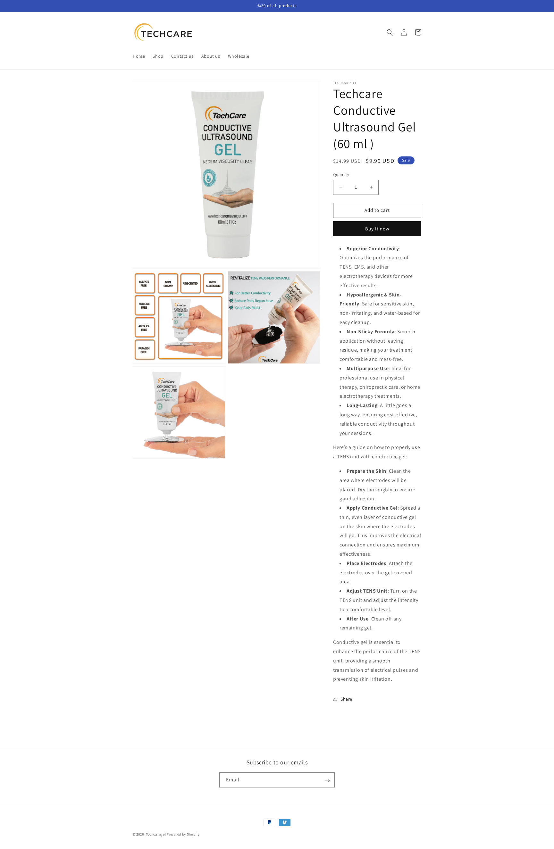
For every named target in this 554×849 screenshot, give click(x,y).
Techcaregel (156, 834)
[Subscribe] (327, 780)
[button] (390, 32)
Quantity (341, 174)
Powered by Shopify (183, 834)
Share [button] (346, 699)
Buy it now (377, 229)
